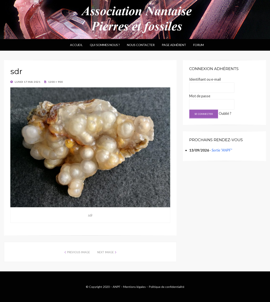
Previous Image (78, 252)
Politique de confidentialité (166, 286)
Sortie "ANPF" (222, 150)
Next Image (105, 252)
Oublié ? (225, 113)
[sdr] (90, 146)
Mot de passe (199, 96)
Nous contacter (141, 45)
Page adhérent (174, 45)
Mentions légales (134, 286)
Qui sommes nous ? (105, 45)
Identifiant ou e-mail (205, 79)
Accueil (76, 45)
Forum (198, 45)
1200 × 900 (55, 81)
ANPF (116, 286)
